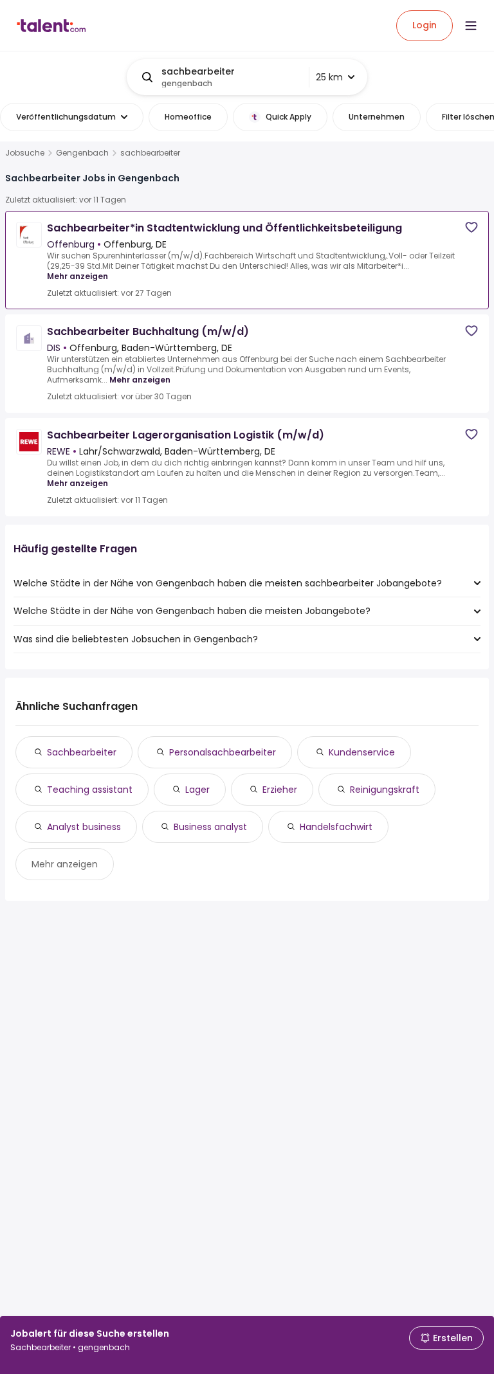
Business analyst (210, 826)
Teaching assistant (90, 789)
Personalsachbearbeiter (222, 752)
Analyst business (84, 826)
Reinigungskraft (384, 789)
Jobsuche (24, 153)
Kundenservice (362, 752)
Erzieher (279, 789)
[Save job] (471, 227)
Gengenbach (82, 153)
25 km (329, 77)
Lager (197, 789)
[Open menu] (471, 25)
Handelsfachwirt (336, 826)
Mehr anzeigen (77, 276)
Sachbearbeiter (81, 752)
